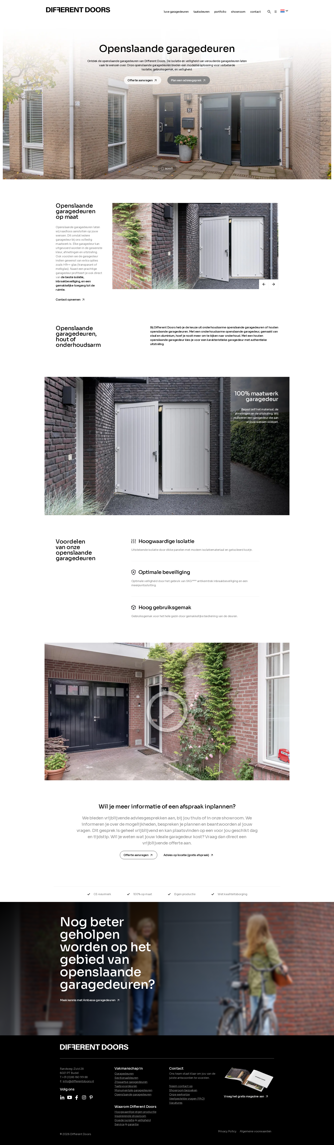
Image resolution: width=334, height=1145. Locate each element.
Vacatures (175, 1103)
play (167, 711)
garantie (133, 1124)
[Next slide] (273, 284)
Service (119, 1124)
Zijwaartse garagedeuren (131, 1082)
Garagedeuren (124, 1074)
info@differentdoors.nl (78, 1081)
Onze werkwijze (179, 1094)
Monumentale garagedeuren (133, 1090)
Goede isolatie (124, 1120)
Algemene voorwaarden (255, 1131)
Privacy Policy (227, 1131)
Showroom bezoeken (183, 1090)
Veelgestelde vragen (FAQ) (187, 1099)
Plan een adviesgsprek (189, 80)
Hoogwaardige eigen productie (135, 1112)
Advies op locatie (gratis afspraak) (189, 854)
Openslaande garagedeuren (132, 1094)
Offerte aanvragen (143, 80)
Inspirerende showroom (130, 1116)
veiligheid (144, 1120)
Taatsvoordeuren (125, 1086)
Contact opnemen (71, 299)
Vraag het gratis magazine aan (246, 1096)
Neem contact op (181, 1086)
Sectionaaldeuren (126, 1078)
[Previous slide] (264, 284)
